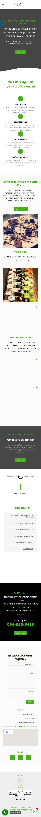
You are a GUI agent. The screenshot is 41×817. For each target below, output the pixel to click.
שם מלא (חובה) (29, 664)
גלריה (20, 783)
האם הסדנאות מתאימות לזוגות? (24, 530)
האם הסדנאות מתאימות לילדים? (24, 523)
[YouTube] (17, 799)
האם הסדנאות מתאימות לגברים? (24, 536)
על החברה (20, 785)
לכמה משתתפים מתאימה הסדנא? (23, 542)
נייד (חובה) (31, 673)
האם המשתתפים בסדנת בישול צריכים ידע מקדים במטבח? (22, 516)
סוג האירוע (31, 692)
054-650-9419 (20, 624)
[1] (35, 813)
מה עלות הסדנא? (28, 549)
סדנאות (20, 778)
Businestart (14, 809)
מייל (33, 682)
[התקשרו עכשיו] (5, 812)
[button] (20, 516)
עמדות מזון (20, 780)
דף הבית (20, 775)
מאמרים (20, 788)
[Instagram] (3, 4)
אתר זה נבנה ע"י (25, 809)
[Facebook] (6, 4)
